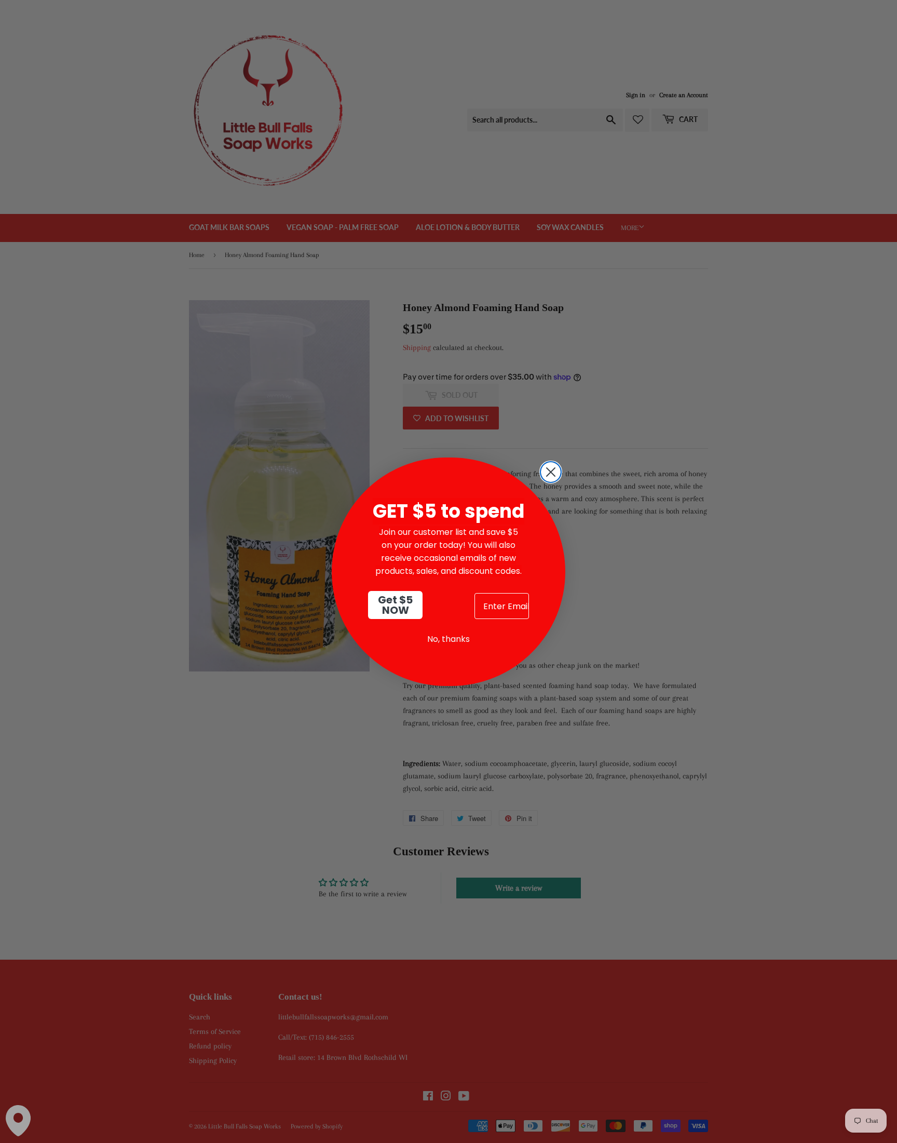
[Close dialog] (550, 472)
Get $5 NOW (395, 605)
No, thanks (448, 639)
